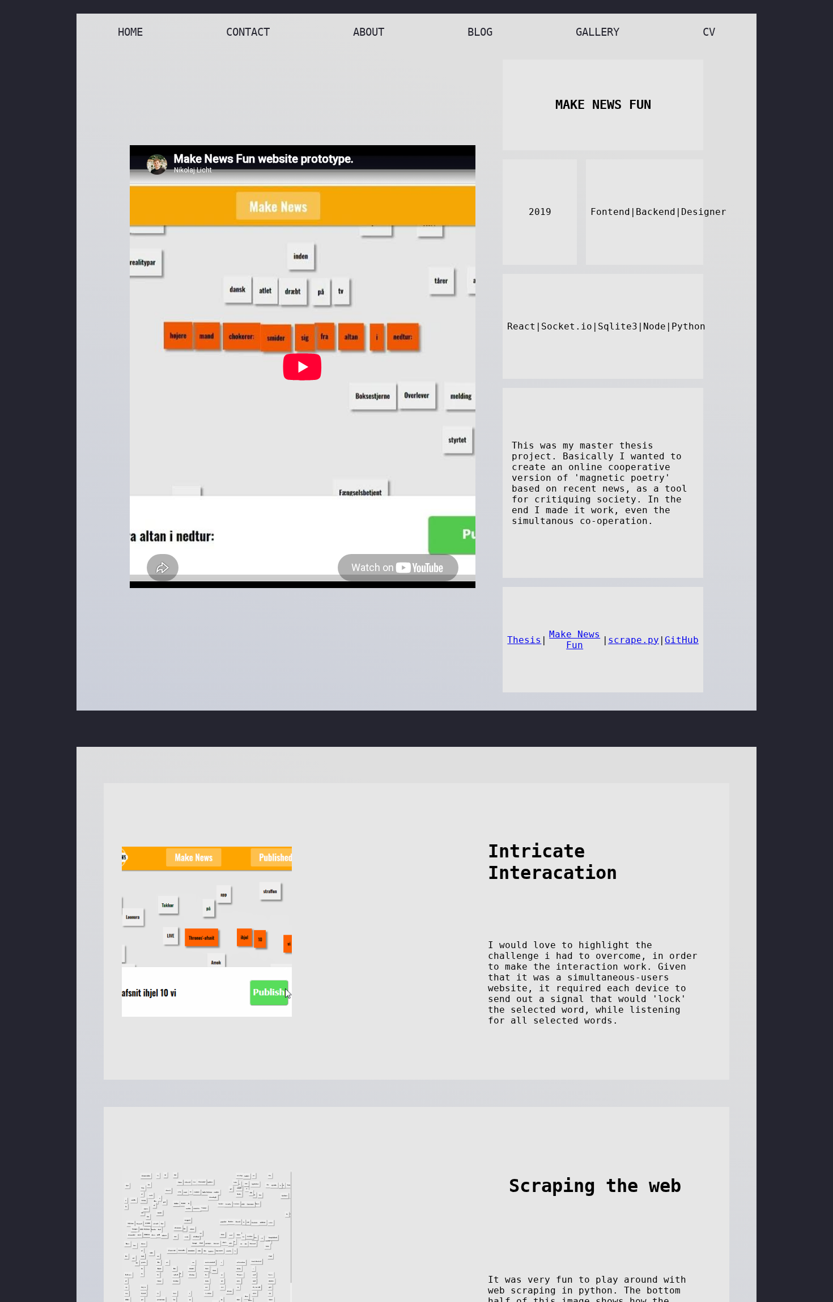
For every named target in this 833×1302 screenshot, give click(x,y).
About (368, 32)
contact (248, 32)
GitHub (682, 640)
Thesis (524, 640)
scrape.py (633, 640)
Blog (480, 32)
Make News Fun (574, 639)
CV (709, 32)
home (130, 32)
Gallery (597, 32)
